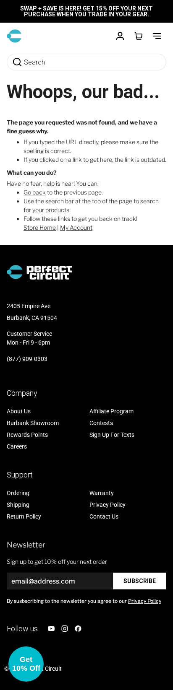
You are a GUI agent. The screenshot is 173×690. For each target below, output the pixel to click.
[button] (26, 664)
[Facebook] (78, 628)
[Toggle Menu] (157, 36)
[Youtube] (51, 628)
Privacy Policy (144, 601)
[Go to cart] (138, 36)
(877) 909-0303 (27, 358)
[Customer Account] (120, 36)
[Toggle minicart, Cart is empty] (138, 36)
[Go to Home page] (14, 36)
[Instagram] (64, 628)
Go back (35, 192)
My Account (76, 227)
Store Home (40, 227)
